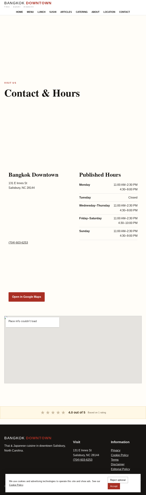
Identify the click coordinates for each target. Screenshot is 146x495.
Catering (82, 12)
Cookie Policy (120, 455)
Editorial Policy (120, 469)
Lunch (41, 12)
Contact (124, 12)
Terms (115, 459)
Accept (114, 486)
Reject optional (118, 480)
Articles (66, 12)
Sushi (52, 12)
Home (19, 12)
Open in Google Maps (26, 296)
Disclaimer (117, 464)
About (96, 12)
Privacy (115, 450)
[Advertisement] (73, 40)
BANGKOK (28, 4)
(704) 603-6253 (18, 242)
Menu (30, 12)
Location (109, 12)
